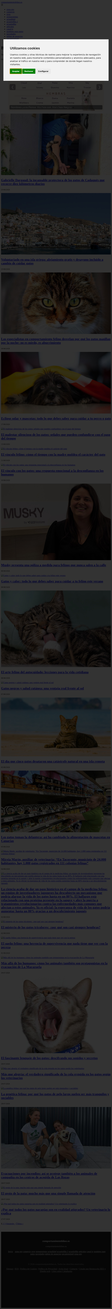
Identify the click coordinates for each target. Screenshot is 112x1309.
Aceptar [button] (16, 71)
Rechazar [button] (28, 71)
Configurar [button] (43, 71)
